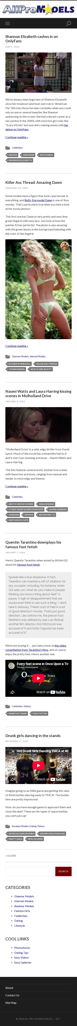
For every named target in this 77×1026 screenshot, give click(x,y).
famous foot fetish (28, 564)
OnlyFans (28, 155)
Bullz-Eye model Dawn (38, 200)
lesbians (14, 514)
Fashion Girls (22, 910)
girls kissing (46, 504)
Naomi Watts (47, 514)
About (9, 987)
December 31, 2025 (16, 741)
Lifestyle (19, 925)
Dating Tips (21, 952)
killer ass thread (46, 363)
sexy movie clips (18, 520)
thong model (17, 369)
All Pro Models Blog (39, 1018)
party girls (15, 839)
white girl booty (41, 369)
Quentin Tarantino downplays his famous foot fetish (33, 544)
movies (13, 155)
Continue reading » (16, 137)
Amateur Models (20, 826)
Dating (33, 826)
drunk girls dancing (52, 833)
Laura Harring (58, 509)
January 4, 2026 (15, 401)
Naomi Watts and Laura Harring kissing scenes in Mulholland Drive (38, 393)
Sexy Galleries (22, 962)
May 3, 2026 (12, 46)
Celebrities (17, 147)
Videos (27, 706)
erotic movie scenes (21, 504)
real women (35, 839)
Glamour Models (20, 356)
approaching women (21, 833)
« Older (10, 855)
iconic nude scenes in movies (26, 509)
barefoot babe (18, 713)
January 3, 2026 (15, 552)
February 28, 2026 (16, 188)
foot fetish (40, 713)
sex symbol (46, 155)
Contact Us (12, 995)
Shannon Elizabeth (20, 160)
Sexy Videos (21, 957)
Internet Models (37, 356)
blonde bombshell (20, 363)
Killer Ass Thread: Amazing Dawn (33, 182)
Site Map (10, 1002)
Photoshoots (22, 947)
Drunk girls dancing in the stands (33, 735)
